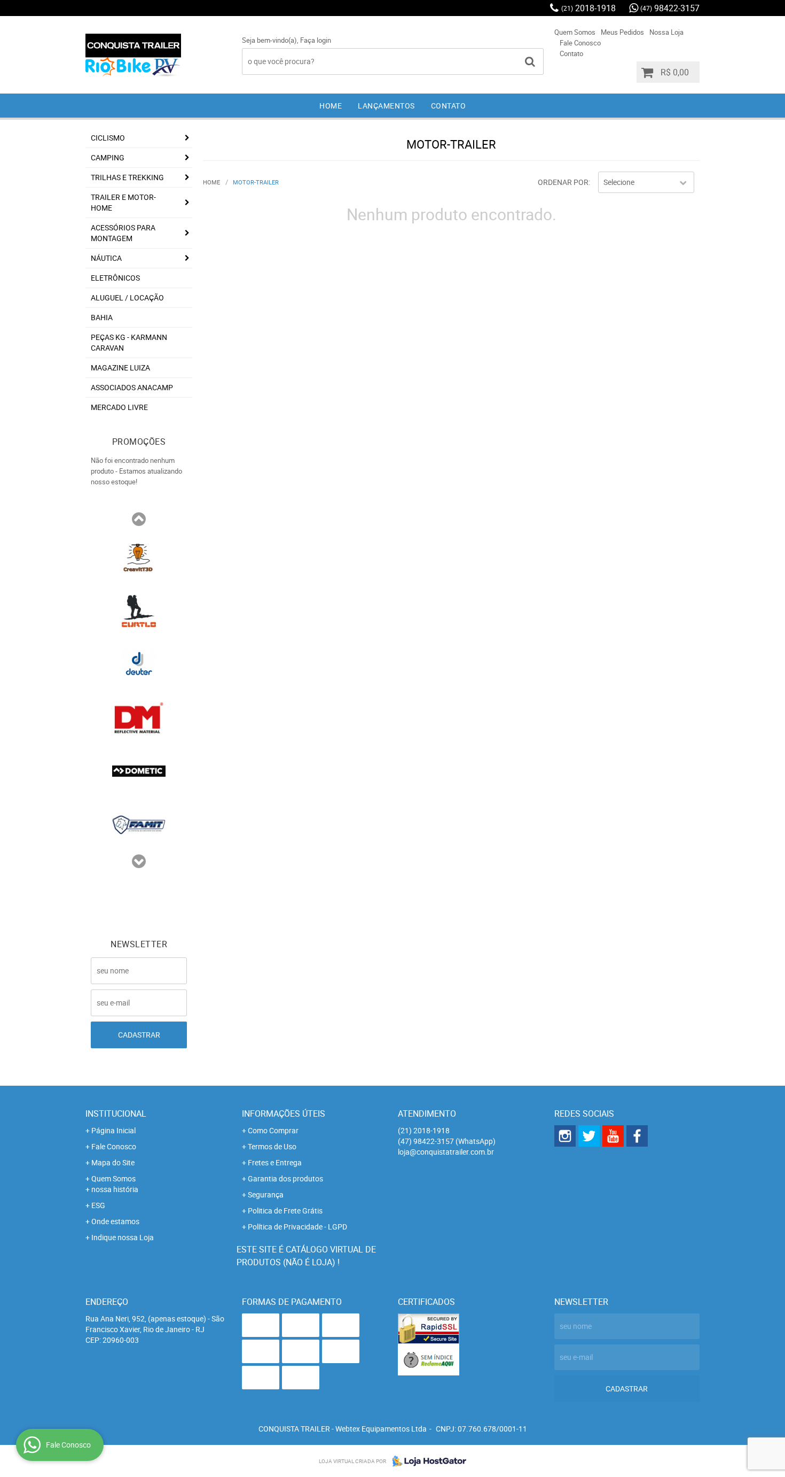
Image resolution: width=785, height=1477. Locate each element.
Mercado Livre (119, 407)
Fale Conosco (580, 43)
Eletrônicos (115, 278)
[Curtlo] (139, 610)
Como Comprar (273, 1130)
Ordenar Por (563, 182)
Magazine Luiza (120, 367)
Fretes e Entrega (275, 1162)
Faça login (315, 40)
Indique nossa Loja (122, 1237)
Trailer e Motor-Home (123, 202)
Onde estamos (115, 1221)
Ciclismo (108, 138)
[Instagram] (565, 1136)
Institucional (115, 1113)
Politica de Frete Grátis (285, 1210)
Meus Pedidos (622, 32)
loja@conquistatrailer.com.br (446, 1152)
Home (330, 105)
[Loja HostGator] (426, 1461)
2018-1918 (588, 8)
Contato (571, 53)
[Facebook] (637, 1136)
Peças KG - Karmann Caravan (129, 342)
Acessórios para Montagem (123, 232)
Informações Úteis (283, 1113)
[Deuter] (139, 663)
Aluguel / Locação (127, 297)
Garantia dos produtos (285, 1178)
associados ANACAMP (132, 387)
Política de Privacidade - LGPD (297, 1226)
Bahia (102, 317)
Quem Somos (574, 32)
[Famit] (139, 823)
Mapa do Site (113, 1162)
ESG (98, 1205)
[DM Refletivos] (139, 716)
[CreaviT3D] (139, 556)
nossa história (114, 1189)
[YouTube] (613, 1136)
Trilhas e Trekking (127, 177)
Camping (107, 157)
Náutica (106, 258)
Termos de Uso (272, 1146)
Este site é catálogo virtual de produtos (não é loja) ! (306, 1255)
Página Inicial (113, 1130)
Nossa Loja (666, 32)
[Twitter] (589, 1136)
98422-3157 (670, 8)
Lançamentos (386, 105)
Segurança (266, 1194)
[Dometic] (139, 770)
